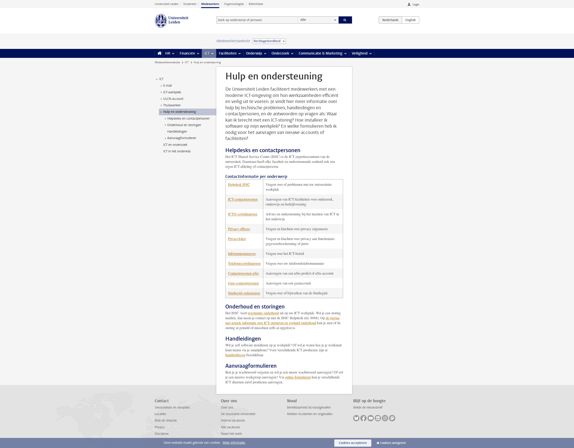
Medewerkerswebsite (167, 62)
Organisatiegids (234, 4)
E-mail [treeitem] (167, 85)
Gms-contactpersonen (243, 283)
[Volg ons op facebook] (363, 418)
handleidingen (235, 354)
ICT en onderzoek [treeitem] (175, 145)
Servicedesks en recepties (172, 407)
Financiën (187, 53)
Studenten (189, 4)
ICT (206, 53)
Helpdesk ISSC (239, 184)
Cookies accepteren (353, 443)
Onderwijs (254, 53)
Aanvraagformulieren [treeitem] (181, 138)
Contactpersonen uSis (243, 273)
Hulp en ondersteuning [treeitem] (179, 112)
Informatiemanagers (242, 253)
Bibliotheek (256, 4)
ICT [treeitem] (161, 79)
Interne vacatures (233, 420)
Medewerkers (210, 4)
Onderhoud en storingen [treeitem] (184, 125)
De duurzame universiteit (238, 414)
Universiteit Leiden (166, 4)
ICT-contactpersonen (243, 199)
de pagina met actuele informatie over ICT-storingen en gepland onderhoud (282, 320)
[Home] (159, 53)
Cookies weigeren (393, 443)
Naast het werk (231, 434)
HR (167, 53)
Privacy (160, 427)
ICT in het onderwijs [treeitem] (177, 151)
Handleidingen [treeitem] (177, 131)
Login (416, 4)
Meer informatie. (234, 443)
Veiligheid (359, 53)
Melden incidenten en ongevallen (310, 414)
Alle (303, 20)
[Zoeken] (345, 20)
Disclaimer (162, 434)
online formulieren (298, 377)
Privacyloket (237, 238)
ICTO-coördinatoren (242, 214)
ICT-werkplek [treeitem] (172, 92)
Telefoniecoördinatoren (244, 263)
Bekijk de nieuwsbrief (368, 407)
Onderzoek (280, 53)
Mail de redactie (166, 420)
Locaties (160, 414)
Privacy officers (239, 228)
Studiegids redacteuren (244, 293)
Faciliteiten (228, 53)
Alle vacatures (230, 427)
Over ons (227, 407)
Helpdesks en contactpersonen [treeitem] (188, 118)
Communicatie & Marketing (320, 53)
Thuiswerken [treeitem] (172, 105)
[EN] (410, 20)
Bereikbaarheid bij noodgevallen (309, 407)
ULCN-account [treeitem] (173, 99)
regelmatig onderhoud (263, 312)
